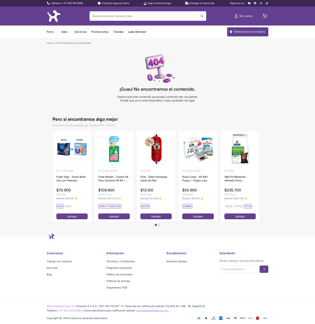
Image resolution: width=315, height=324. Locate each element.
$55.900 (189, 190)
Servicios (81, 32)
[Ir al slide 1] (156, 225)
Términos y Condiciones (120, 261)
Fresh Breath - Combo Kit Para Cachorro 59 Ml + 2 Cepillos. (113, 178)
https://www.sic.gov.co (60, 306)
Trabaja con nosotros (59, 261)
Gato (64, 32)
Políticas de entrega (118, 280)
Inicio (50, 42)
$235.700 (232, 190)
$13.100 (146, 190)
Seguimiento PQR (116, 287)
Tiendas (118, 32)
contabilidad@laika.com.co (152, 310)
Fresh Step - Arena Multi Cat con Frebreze (70, 178)
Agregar (72, 216)
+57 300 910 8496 (69, 310)
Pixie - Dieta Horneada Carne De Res (153, 178)
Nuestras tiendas (176, 261)
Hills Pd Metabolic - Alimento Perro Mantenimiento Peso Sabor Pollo (236, 178)
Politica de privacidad (119, 274)
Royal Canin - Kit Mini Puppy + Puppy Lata (195, 178)
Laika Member (137, 32)
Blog (49, 274)
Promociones (100, 32)
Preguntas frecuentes (119, 267)
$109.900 (106, 190)
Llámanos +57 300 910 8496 (67, 3)
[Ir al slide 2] (159, 225)
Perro (50, 32)
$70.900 (63, 190)
